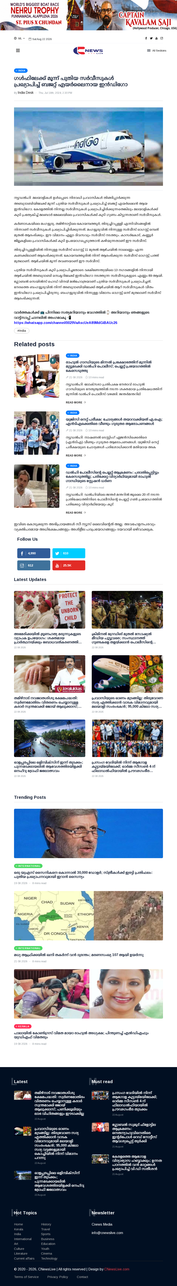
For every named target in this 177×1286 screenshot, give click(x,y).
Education (48, 1244)
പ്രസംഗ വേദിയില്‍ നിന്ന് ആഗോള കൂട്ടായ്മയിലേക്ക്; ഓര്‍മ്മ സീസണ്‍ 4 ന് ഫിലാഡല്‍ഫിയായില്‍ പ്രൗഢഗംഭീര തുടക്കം (134, 1101)
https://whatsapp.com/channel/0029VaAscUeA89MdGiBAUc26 (65, 323)
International (23, 1239)
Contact (82, 1277)
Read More (74, 402)
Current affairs (24, 1258)
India (17, 1234)
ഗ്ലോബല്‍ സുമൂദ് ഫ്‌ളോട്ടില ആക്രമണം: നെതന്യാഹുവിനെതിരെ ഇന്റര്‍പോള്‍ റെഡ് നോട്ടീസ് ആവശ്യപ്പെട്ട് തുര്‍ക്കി (134, 1133)
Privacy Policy (57, 1277)
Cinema (46, 1253)
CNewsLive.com (116, 1269)
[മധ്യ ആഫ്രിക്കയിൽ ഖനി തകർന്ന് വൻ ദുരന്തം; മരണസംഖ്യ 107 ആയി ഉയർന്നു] (88, 915)
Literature (20, 1253)
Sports (46, 1234)
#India (21, 330)
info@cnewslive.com (107, 1233)
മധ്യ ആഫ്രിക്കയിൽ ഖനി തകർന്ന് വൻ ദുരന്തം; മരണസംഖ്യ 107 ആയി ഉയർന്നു (79, 955)
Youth (45, 1248)
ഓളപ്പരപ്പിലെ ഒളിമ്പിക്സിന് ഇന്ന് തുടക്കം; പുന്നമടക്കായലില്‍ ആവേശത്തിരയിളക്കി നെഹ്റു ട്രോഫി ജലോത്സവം (59, 1181)
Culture (19, 1248)
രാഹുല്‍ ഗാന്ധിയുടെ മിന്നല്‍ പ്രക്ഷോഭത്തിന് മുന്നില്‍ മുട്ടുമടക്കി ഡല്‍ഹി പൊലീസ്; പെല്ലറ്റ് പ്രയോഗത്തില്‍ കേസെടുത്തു (109, 366)
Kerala (18, 1229)
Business (47, 1239)
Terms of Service (26, 1277)
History (46, 1224)
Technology (49, 1258)
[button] (19, 38)
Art (16, 1244)
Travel (45, 1229)
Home (18, 1224)
